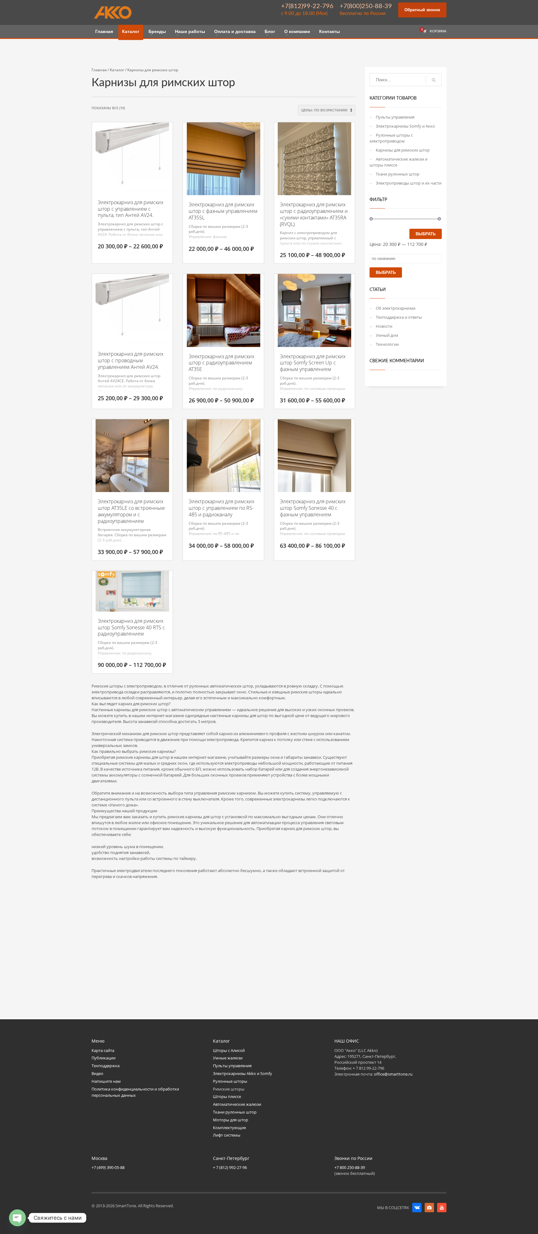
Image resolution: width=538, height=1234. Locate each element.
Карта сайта (103, 1050)
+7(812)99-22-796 (307, 6)
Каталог (117, 70)
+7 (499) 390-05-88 (108, 1167)
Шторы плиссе (227, 1096)
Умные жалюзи (228, 1058)
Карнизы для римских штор (403, 150)
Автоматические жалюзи (237, 1104)
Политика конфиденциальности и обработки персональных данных (135, 1092)
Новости (384, 326)
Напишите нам (106, 1081)
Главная (99, 70)
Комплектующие (229, 1127)
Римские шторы (228, 1089)
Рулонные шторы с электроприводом (391, 138)
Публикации (104, 1058)
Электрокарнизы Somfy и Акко (405, 126)
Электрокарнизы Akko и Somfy (242, 1073)
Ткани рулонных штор (397, 174)
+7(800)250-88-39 (366, 6)
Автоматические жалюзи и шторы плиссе (398, 162)
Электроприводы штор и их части (408, 183)
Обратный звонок (422, 9)
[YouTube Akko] (441, 1207)
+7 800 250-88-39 (349, 1167)
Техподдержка (106, 1065)
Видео (97, 1073)
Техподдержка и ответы (399, 317)
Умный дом (387, 335)
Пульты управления (395, 117)
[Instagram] (429, 1207)
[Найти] (434, 80)
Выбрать (426, 234)
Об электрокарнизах (396, 308)
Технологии (387, 344)
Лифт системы (226, 1135)
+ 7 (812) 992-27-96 (230, 1167)
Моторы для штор (230, 1120)
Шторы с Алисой (229, 1050)
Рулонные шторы (230, 1081)
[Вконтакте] (417, 1207)
